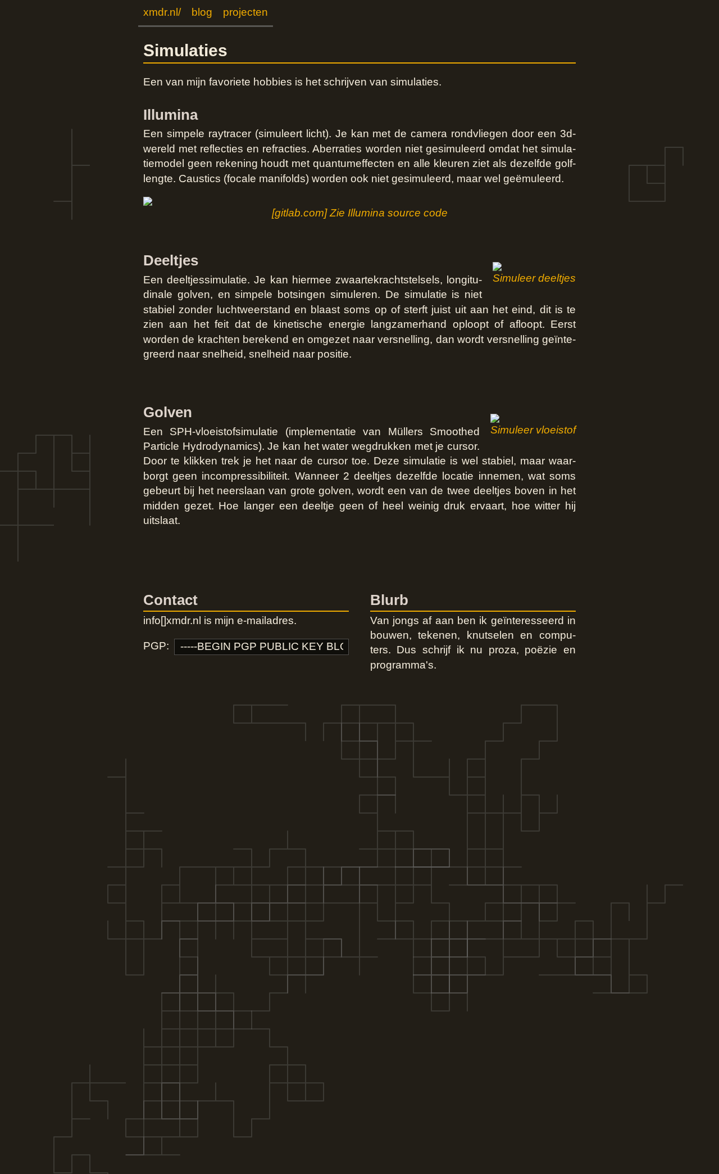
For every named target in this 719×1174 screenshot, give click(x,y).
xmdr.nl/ (162, 12)
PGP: (156, 646)
